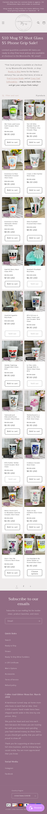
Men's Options (11, 668)
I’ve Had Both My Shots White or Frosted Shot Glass (34, 561)
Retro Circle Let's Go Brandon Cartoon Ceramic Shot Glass (12, 513)
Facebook (9, 774)
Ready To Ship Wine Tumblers (17, 657)
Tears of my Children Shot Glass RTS (34, 513)
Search (8, 640)
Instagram (9, 768)
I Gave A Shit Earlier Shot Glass (34, 175)
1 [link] (16, 586)
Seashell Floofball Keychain (34, 270)
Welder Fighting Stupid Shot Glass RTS (11, 367)
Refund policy (10, 685)
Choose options (34, 572)
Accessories (10, 674)
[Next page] (30, 586)
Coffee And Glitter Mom (19, 809)
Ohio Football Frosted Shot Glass (34, 223)
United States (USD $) (22, 796)
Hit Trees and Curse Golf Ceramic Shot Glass (12, 126)
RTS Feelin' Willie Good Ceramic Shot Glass (12, 465)
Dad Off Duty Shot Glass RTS (12, 270)
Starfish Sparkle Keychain (11, 316)
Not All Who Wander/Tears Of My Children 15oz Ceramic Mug (34, 127)
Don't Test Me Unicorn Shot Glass (12, 560)
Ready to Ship (10, 646)
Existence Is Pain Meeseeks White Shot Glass (11, 224)
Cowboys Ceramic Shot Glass (33, 464)
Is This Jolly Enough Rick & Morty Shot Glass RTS (33, 368)
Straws (8, 651)
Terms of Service (12, 680)
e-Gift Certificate (12, 663)
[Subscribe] (39, 621)
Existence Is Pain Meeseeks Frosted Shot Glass (11, 176)
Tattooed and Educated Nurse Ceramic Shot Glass (12, 417)
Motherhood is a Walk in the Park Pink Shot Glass (33, 417)
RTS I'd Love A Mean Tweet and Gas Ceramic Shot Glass (33, 318)
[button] (3, 23)
